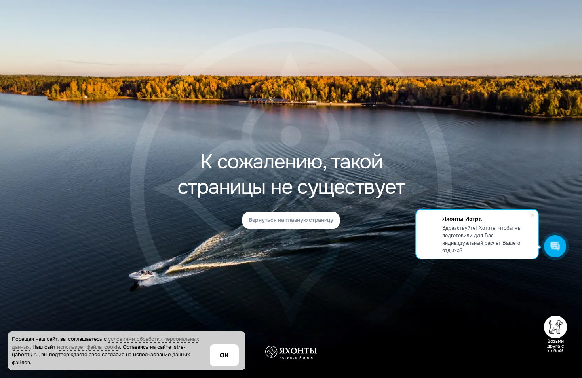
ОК (224, 355)
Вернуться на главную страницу (291, 219)
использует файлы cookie (88, 347)
